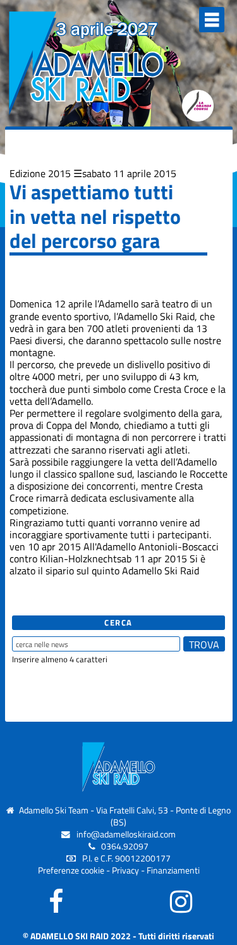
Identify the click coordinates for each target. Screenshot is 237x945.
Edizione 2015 (40, 173)
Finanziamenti (173, 870)
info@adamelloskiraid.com (126, 834)
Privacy (125, 870)
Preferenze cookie (71, 870)
